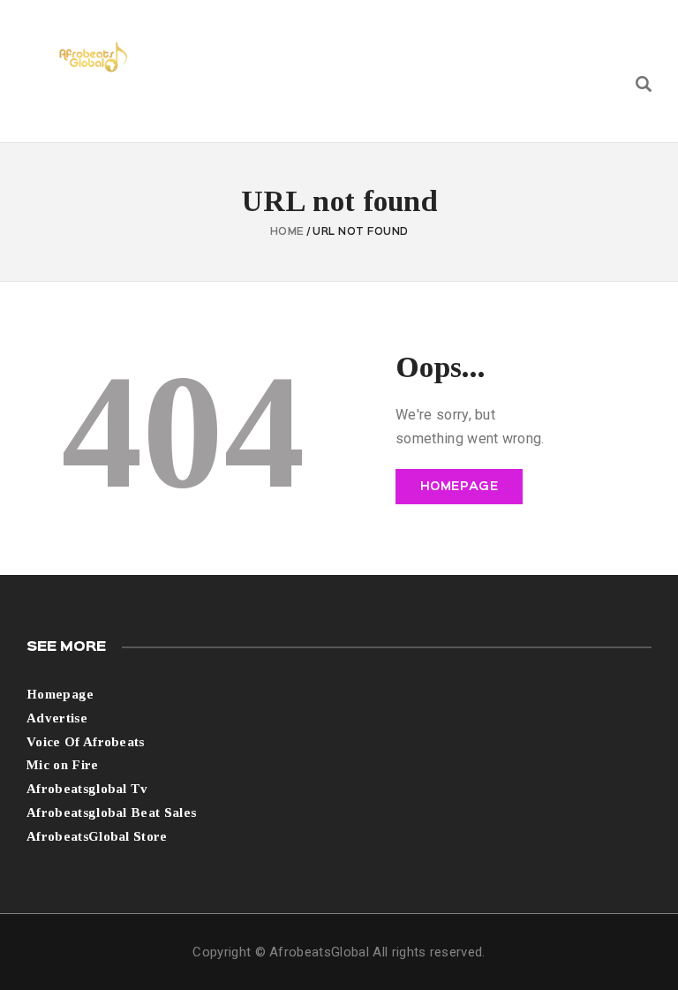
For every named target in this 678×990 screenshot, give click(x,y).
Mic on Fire (62, 765)
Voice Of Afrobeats (85, 742)
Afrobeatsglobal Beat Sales (111, 812)
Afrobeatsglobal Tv (87, 789)
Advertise (56, 718)
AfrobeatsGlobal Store (97, 836)
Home (287, 232)
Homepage (459, 486)
